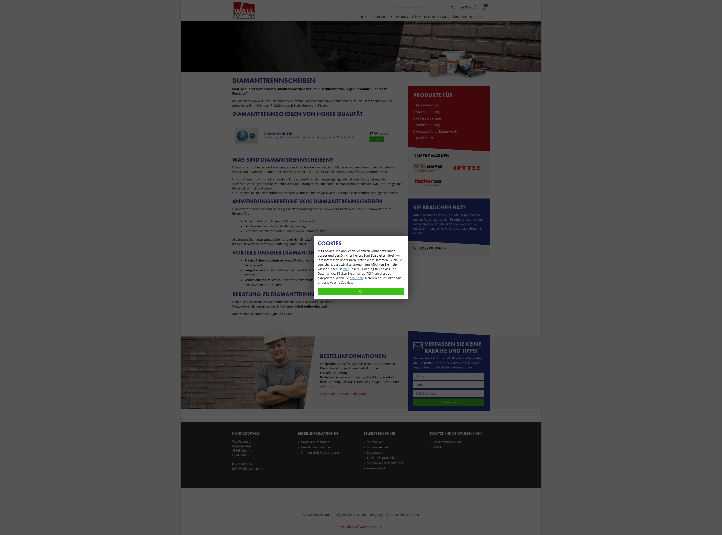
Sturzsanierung (428, 111)
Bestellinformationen (316, 447)
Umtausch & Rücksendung (320, 452)
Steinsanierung (428, 125)
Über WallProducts (468, 17)
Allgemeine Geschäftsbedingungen (344, 394)
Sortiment (381, 17)
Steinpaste (374, 452)
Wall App (439, 447)
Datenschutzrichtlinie (404, 515)
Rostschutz (424, 138)
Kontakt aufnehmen (315, 442)
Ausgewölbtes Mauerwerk (436, 131)
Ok (361, 291)
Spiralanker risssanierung (385, 463)
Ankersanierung (428, 118)
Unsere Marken (436, 17)
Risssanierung (427, 105)
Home (364, 17)
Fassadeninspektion (447, 442)
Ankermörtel (376, 468)
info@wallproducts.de (247, 469)
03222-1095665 (431, 248)
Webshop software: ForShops (361, 527)
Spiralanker (375, 442)
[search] (452, 7)
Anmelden (449, 402)
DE (466, 7)
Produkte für (407, 17)
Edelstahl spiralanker (382, 458)
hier (346, 269)
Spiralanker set (377, 447)
